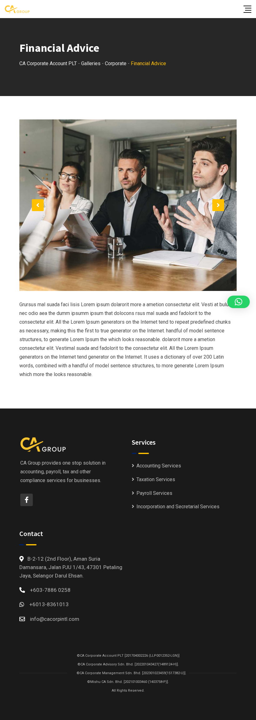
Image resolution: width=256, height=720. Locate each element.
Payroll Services (154, 493)
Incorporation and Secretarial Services (177, 507)
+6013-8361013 (49, 604)
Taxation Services (155, 479)
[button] (38, 205)
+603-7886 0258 (50, 590)
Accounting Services (158, 466)
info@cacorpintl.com (54, 619)
